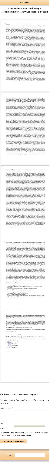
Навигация (24, 2)
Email (3, 428)
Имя (2, 423)
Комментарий (6, 408)
